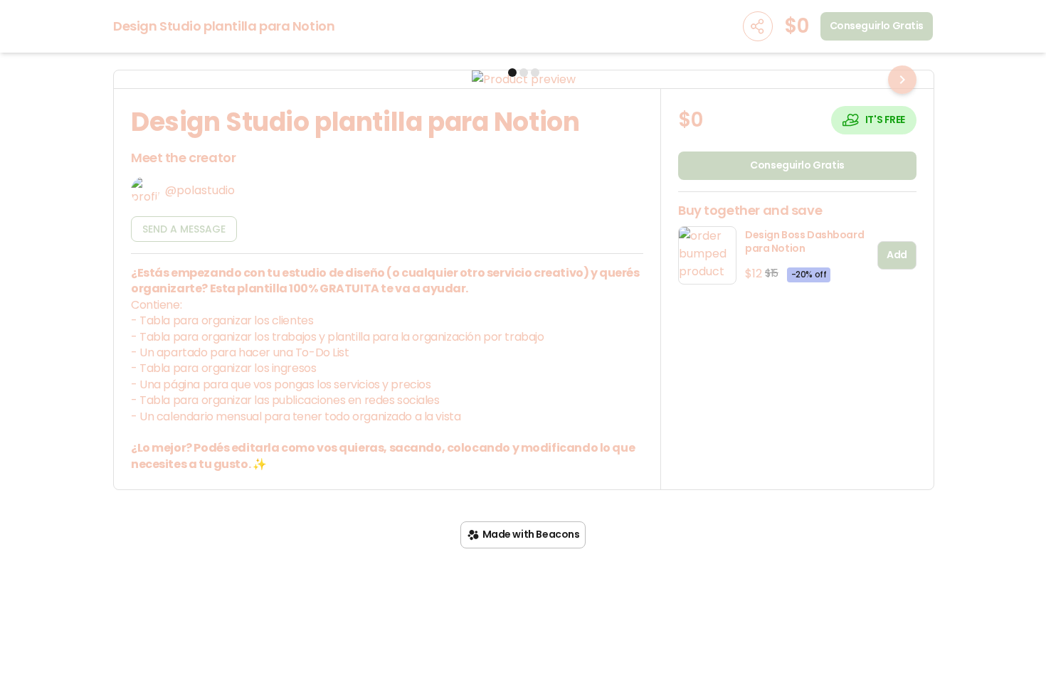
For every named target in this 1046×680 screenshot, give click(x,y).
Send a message (184, 229)
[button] (524, 79)
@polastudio (200, 190)
